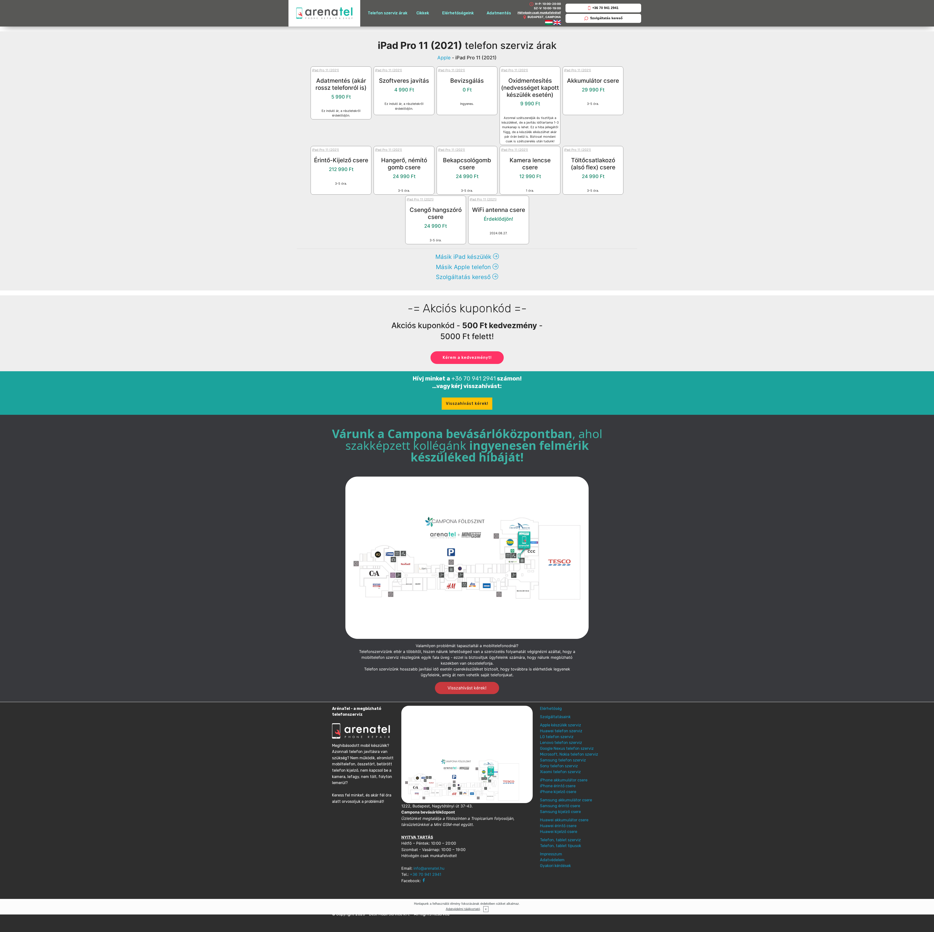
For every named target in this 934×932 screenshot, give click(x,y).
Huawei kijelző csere (558, 831)
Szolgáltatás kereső (606, 18)
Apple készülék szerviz (560, 725)
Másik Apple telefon (464, 267)
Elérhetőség (551, 708)
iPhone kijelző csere (558, 791)
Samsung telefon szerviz (563, 760)
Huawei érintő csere (558, 825)
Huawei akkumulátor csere (564, 820)
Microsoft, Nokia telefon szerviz (569, 754)
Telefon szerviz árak (387, 13)
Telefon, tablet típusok (560, 845)
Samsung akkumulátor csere (566, 800)
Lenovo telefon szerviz (561, 742)
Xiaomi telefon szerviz (560, 771)
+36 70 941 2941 (605, 8)
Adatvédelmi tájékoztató (463, 909)
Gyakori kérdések (555, 865)
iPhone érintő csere (557, 786)
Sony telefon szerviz (559, 766)
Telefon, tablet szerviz (560, 840)
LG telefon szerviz (557, 736)
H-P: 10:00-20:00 (547, 4)
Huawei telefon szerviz (561, 731)
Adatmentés (499, 13)
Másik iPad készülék (464, 256)
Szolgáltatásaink (555, 717)
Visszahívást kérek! (467, 403)
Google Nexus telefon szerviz (567, 748)
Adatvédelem (552, 860)
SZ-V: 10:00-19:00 (547, 8)
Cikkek (422, 13)
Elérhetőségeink (458, 13)
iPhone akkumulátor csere (563, 780)
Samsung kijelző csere (560, 811)
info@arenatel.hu (428, 868)
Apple (444, 58)
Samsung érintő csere (560, 806)
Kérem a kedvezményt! (467, 357)
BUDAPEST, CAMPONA (544, 17)
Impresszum (551, 854)
